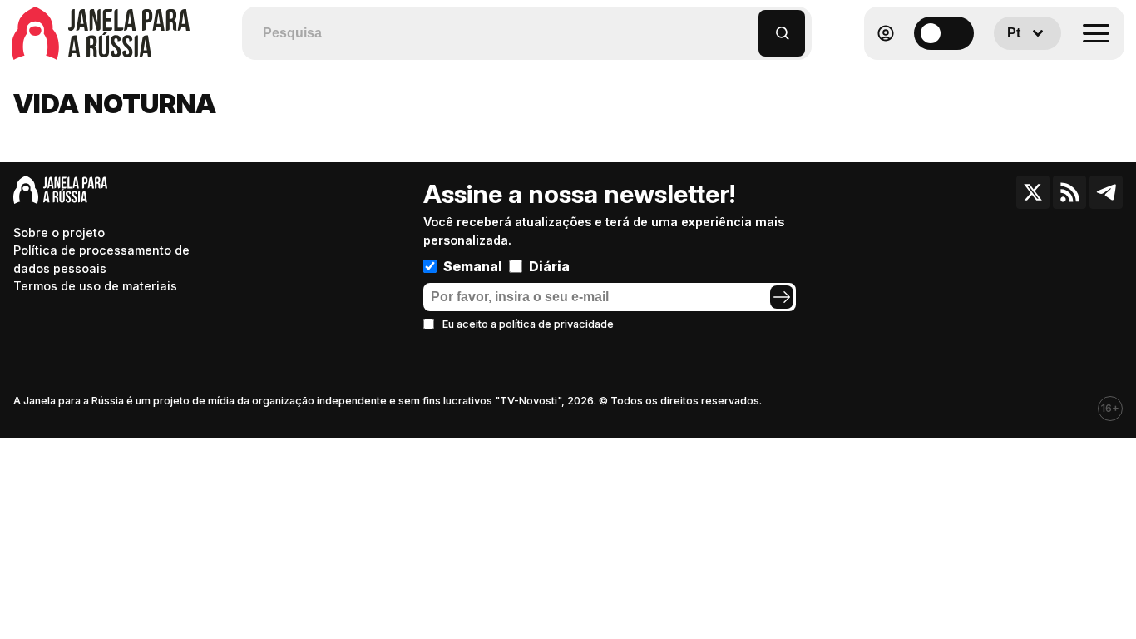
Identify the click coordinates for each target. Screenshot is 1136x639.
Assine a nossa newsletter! (579, 194)
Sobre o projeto (59, 232)
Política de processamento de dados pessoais (101, 259)
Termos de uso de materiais (95, 286)
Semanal (472, 266)
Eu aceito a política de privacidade (528, 324)
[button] (746, 25)
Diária (549, 266)
